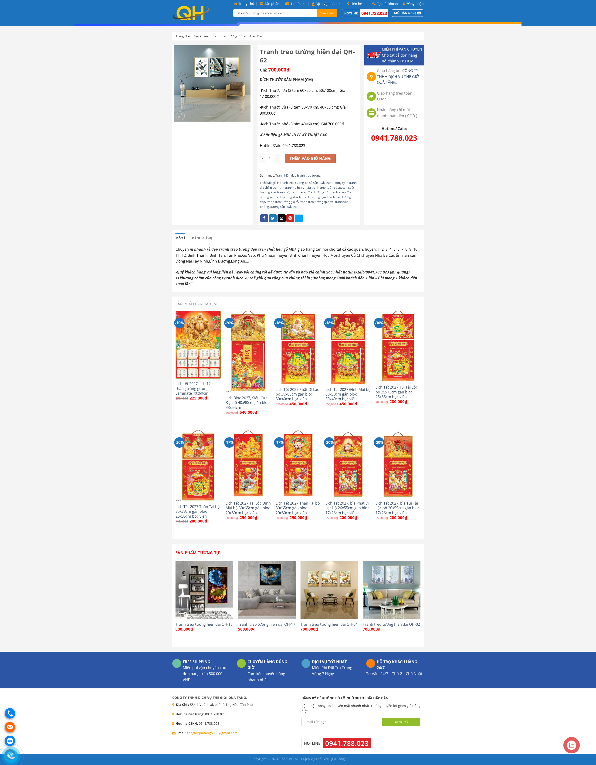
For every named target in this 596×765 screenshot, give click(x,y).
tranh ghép (338, 192)
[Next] (420, 604)
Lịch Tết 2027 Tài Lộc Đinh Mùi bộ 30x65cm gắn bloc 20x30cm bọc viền (248, 508)
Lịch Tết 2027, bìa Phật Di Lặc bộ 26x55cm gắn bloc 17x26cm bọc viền (347, 508)
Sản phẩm (272, 3)
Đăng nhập (415, 3)
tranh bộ (283, 192)
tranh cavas (299, 192)
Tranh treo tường (224, 36)
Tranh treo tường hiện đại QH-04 (329, 624)
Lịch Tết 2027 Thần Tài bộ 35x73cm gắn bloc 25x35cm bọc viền (198, 511)
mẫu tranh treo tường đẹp (323, 187)
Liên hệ (356, 3)
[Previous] (175, 604)
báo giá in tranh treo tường (285, 183)
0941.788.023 (374, 13)
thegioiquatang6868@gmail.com (212, 733)
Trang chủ (246, 3)
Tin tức (296, 3)
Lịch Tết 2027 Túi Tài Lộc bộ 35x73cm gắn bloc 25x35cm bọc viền (397, 392)
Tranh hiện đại (251, 36)
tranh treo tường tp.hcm (317, 202)
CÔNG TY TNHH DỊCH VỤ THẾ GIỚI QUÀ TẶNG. (398, 76)
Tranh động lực (318, 192)
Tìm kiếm (327, 13)
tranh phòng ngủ (314, 197)
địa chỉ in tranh (270, 187)
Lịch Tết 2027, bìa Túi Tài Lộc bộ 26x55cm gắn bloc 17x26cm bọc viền (398, 508)
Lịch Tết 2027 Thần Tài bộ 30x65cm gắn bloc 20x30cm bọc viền (298, 508)
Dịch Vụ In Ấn (326, 3)
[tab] (181, 238)
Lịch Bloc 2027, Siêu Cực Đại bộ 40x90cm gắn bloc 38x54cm (247, 403)
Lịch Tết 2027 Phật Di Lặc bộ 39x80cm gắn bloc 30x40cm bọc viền (297, 394)
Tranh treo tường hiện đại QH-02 (391, 624)
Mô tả (181, 238)
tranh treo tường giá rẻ (282, 202)
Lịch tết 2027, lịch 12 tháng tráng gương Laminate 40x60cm (193, 388)
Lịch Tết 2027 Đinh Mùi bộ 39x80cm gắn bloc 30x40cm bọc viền (348, 394)
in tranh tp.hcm (292, 187)
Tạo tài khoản (387, 3)
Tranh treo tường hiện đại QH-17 (266, 624)
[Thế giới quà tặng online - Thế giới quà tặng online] (199, 13)
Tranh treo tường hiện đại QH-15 (204, 624)
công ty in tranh (346, 183)
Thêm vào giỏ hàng (310, 158)
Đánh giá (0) (202, 238)
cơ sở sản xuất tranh (319, 183)
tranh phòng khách (287, 197)
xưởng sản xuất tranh (285, 207)
